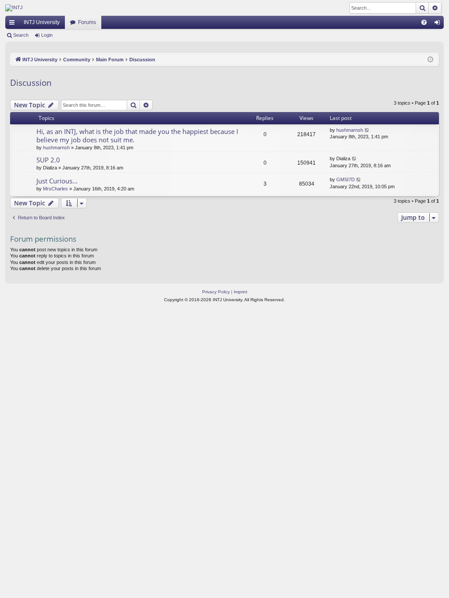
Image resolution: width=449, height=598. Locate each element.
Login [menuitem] (439, 24)
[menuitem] (424, 22)
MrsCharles (55, 188)
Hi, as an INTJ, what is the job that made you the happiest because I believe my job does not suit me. (137, 135)
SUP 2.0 (48, 159)
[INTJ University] (82, 8)
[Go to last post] (367, 130)
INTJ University (42, 22)
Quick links (13, 24)
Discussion (31, 82)
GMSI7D (345, 179)
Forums (87, 22)
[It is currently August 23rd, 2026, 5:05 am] (430, 60)
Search (21, 35)
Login (47, 35)
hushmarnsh (56, 147)
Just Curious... (57, 180)
